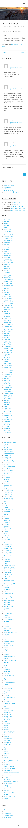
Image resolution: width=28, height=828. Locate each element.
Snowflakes (7, 723)
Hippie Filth (7, 589)
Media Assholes (8, 636)
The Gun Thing (8, 738)
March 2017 (7, 430)
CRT (5, 503)
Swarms (5, 52)
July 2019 (6, 378)
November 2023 (8, 281)
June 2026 (7, 223)
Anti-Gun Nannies (9, 453)
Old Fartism (7, 665)
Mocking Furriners (9, 641)
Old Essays (7, 664)
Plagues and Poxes (9, 675)
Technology (7, 734)
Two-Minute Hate (9, 766)
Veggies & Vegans (9, 775)
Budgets (6, 475)
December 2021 (8, 324)
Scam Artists (7, 705)
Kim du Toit (16, 26)
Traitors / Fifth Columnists (11, 761)
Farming (6, 535)
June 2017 (7, 425)
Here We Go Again (20, 52)
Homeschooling (8, 593)
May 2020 (6, 359)
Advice (6, 444)
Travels (6, 762)
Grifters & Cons (8, 574)
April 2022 (7, 316)
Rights (6, 699)
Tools (5, 746)
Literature (7, 625)
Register (6, 810)
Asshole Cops (7, 457)
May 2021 (6, 337)
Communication (8, 490)
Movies (6, 647)
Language (6, 611)
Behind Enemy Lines (9, 466)
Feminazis (7, 539)
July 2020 (6, 356)
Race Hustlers (8, 688)
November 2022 (8, 303)
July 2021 (6, 333)
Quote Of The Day (9, 191)
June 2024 (7, 268)
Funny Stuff (7, 556)
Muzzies (6, 652)
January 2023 (8, 300)
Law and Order (8, 613)
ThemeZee (21, 825)
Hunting (6, 598)
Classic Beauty (8, 485)
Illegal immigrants (9, 600)
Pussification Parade (9, 682)
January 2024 (8, 277)
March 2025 (7, 251)
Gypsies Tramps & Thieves (11, 584)
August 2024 (7, 264)
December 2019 (8, 369)
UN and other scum (9, 768)
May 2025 (6, 248)
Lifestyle (6, 621)
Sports (6, 727)
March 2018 (7, 408)
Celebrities (7, 483)
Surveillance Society (9, 731)
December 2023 (8, 279)
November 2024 (8, 259)
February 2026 (8, 231)
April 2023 (7, 294)
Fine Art (6, 543)
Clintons (6, 487)
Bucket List (7, 474)
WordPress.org (8, 817)
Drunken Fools (8, 516)
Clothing (6, 488)
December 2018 (8, 391)
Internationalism (8, 606)
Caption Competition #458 (11, 192)
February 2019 (8, 387)
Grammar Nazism (9, 567)
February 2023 (8, 298)
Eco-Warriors (7, 520)
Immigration (7, 602)
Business (6, 479)
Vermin (6, 777)
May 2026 (6, 225)
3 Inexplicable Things (10, 442)
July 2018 (6, 400)
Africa (5, 446)
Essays (6, 531)
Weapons (6, 788)
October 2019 (8, 372)
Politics (6, 677)
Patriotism (7, 669)
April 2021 (7, 339)
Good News (7, 561)
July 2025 (6, 244)
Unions (6, 774)
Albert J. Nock (8, 449)
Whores (6, 794)
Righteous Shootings (9, 697)
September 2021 (8, 330)
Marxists (6, 634)
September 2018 (8, 397)
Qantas (6, 684)
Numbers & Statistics (10, 660)
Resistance (7, 693)
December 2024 (8, 257)
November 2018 (8, 393)
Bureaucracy (7, 477)
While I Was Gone (9, 792)
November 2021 (8, 326)
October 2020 (8, 350)
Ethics (5, 533)
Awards (6, 459)
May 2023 (6, 292)
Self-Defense (7, 712)
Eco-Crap (6, 518)
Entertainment (8, 529)
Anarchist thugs (8, 451)
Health (6, 585)
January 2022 (8, 322)
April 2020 (7, 361)
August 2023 (7, 287)
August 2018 (7, 398)
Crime (5, 502)
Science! (6, 708)
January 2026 (8, 233)
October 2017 (8, 417)
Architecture (7, 455)
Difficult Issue (8, 189)
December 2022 (8, 302)
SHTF (5, 721)
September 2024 (8, 262)
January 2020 (8, 367)
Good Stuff (7, 563)
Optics (6, 667)
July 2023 (6, 289)
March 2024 (7, 274)
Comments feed (8, 815)
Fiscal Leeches (8, 544)
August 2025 (7, 242)
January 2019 (8, 389)
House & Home (8, 595)
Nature (6, 658)
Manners (6, 630)
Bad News (7, 462)
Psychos (6, 679)
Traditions (6, 753)
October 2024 (8, 261)
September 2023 (8, 285)
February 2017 (8, 432)
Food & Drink (7, 546)
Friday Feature (8, 552)
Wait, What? (7, 187)
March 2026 (7, 229)
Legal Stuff (7, 615)
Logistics (6, 626)
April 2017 (7, 428)
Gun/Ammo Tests (9, 580)
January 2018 (8, 412)
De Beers (6, 507)
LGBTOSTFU (7, 617)
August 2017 (7, 421)
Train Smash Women (9, 759)
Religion (6, 692)
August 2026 (7, 220)
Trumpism (7, 764)
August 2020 (7, 354)
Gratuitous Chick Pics (10, 569)
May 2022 (6, 315)
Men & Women (8, 638)
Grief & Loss (7, 572)
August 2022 (7, 309)
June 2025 (7, 246)
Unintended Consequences (11, 772)
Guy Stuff (6, 582)
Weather (6, 790)
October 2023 (8, 283)
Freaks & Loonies (8, 550)
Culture (6, 505)
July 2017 (6, 423)
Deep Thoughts (8, 509)
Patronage (7, 671)
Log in (5, 811)
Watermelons (8, 783)
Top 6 (5, 747)
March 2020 (7, 363)
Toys (5, 749)
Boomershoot (8, 472)
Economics (7, 522)
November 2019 (8, 371)
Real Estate (7, 690)
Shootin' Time (8, 714)
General (6, 557)
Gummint (6, 578)
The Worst (7, 740)
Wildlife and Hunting (9, 796)
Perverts (6, 673)
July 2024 (6, 266)
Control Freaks (8, 496)
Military (6, 639)
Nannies (6, 654)
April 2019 (7, 384)
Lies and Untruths (9, 619)
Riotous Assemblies (9, 703)
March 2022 (7, 318)
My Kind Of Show (9, 185)
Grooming (7, 576)
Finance (6, 541)
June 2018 (7, 402)
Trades (6, 751)
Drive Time (7, 515)
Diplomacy (7, 511)
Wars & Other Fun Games (11, 781)
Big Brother (7, 468)
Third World (7, 742)
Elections (6, 526)
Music (5, 651)
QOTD (6, 28)
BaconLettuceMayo (9, 461)
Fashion (6, 537)
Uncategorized (8, 770)
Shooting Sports (8, 718)
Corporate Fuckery (9, 498)
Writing (6, 800)
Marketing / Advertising (10, 632)
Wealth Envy (7, 787)
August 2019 (7, 376)
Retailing (6, 695)
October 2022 (8, 305)
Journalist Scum (8, 610)
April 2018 (7, 406)
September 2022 (8, 307)
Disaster (6, 513)
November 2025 (8, 236)
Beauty (6, 464)
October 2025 (8, 238)
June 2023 (7, 290)
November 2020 (8, 348)
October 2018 (8, 395)
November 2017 (8, 415)
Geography (7, 559)
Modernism (7, 643)
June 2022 (7, 313)
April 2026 (7, 227)
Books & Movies (8, 470)
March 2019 (7, 385)
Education (6, 524)
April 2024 (7, 272)
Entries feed (7, 813)
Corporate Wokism (9, 500)
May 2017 (6, 426)
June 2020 (7, 357)
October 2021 (8, 328)
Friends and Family (9, 554)
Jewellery (6, 608)
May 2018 (6, 404)
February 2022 (8, 320)
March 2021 (7, 341)
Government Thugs (9, 565)
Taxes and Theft (8, 733)
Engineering (7, 528)
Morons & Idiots (8, 645)
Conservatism (8, 492)
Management (7, 628)
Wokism (6, 798)
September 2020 (8, 352)
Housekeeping (8, 597)
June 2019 (7, 380)
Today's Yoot (7, 744)
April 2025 (7, 249)
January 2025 (8, 255)
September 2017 (8, 419)
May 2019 (6, 382)
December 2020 (8, 346)
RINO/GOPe (7, 701)
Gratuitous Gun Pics (9, 570)
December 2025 (8, 234)
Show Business (8, 720)
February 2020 (8, 365)
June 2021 (7, 335)
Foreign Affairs (8, 548)
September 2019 (8, 374)
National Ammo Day (9, 656)
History (6, 591)
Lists (5, 623)
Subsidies (6, 729)
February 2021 (8, 343)
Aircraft (6, 447)
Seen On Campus (9, 710)
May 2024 (6, 270)
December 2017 (8, 413)
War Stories (7, 779)
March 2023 (7, 296)
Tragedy (6, 755)
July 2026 (6, 221)
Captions (6, 481)
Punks (5, 680)
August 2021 (7, 331)
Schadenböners (8, 706)
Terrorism (6, 736)
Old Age (6, 662)
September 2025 (8, 240)
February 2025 (8, 253)
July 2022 (6, 311)
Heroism (6, 587)
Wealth (6, 785)
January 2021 (8, 344)
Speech (6, 725)
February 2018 (8, 410)
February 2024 (8, 275)
